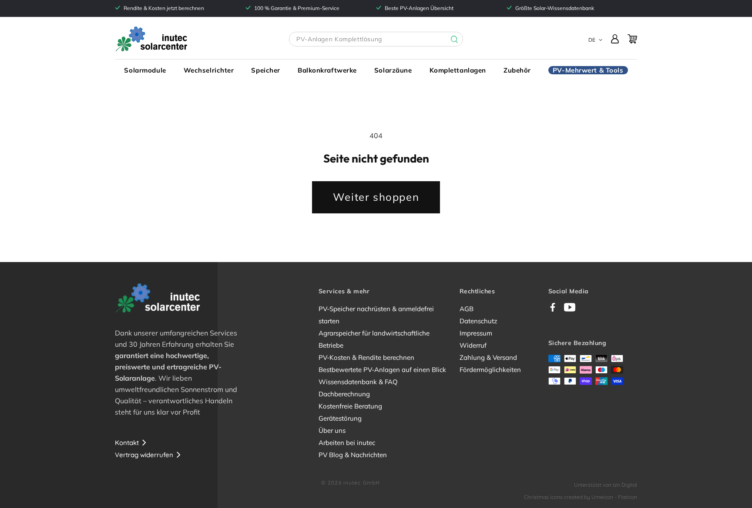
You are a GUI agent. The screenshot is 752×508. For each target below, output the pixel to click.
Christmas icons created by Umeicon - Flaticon (580, 497)
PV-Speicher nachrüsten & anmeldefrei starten (376, 315)
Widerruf (473, 345)
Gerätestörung (340, 418)
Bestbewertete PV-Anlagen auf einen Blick (382, 369)
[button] (145, 70)
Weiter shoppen (376, 196)
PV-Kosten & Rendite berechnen (366, 357)
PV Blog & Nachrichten (353, 455)
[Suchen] (448, 39)
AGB (466, 309)
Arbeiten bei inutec (347, 442)
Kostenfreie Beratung (350, 406)
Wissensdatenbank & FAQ (358, 382)
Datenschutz (478, 321)
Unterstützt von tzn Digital (605, 484)
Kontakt (127, 442)
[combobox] (376, 39)
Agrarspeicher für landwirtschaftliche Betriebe (374, 339)
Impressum (476, 333)
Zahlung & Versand (488, 357)
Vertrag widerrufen (144, 455)
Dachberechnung (344, 394)
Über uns (332, 430)
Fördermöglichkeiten (490, 369)
